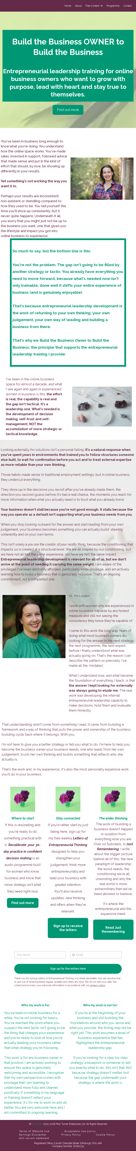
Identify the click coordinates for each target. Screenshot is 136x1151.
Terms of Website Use (34, 1131)
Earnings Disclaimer (32, 1134)
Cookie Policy (105, 1134)
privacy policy (97, 985)
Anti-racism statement (34, 1138)
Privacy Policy (71, 1134)
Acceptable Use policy (80, 1131)
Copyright (37, 1124)
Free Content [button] (93, 5)
